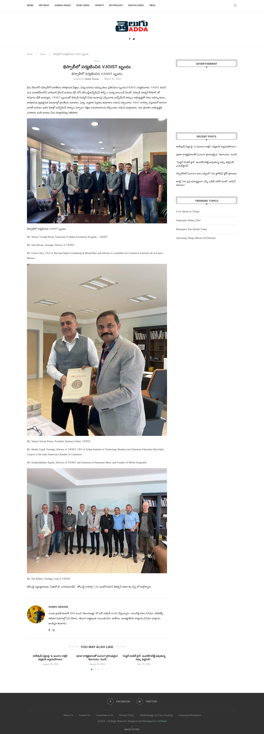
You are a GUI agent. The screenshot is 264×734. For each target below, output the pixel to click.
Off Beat (44, 5)
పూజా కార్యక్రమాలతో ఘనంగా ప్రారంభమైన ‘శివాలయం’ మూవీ (206, 154)
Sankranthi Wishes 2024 (188, 220)
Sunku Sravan (92, 79)
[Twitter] (134, 39)
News (30, 5)
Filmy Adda (83, 5)
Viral (152, 5)
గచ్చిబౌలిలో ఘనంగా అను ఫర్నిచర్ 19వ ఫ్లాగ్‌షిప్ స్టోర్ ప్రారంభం (206, 173)
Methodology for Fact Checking (156, 715)
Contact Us (84, 715)
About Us (68, 715)
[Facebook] (129, 39)
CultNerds (161, 721)
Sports (99, 5)
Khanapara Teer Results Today (191, 229)
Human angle (63, 5)
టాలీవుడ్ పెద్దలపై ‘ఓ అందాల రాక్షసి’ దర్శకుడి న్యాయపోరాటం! (206, 146)
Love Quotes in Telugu (187, 211)
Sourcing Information (190, 715)
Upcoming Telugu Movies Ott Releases (196, 238)
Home (30, 54)
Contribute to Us (104, 715)
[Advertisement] (206, 97)
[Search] (235, 5)
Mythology (116, 5)
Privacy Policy (126, 715)
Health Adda (136, 5)
